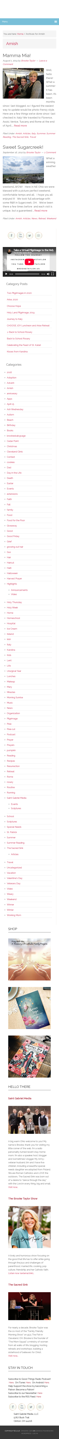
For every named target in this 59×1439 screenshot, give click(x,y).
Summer (41, 133)
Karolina (11, 650)
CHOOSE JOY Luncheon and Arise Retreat (28, 325)
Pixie (9, 724)
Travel (33, 137)
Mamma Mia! (17, 55)
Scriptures (16, 808)
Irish (9, 639)
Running (11, 792)
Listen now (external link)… (21, 1273)
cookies (11, 462)
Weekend (51, 218)
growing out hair (15, 547)
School (10, 816)
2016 (9, 372)
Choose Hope (14, 306)
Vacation (11, 873)
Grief (9, 541)
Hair (9, 557)
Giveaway (12, 525)
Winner (10, 904)
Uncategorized (14, 867)
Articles (26, 133)
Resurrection (13, 766)
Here (11, 1382)
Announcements (19, 590)
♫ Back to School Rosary (19, 332)
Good (10, 531)
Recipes (11, 761)
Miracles (11, 692)
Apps (9, 399)
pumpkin (11, 750)
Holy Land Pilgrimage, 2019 (21, 312)
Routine (11, 787)
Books (10, 430)
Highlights (12, 584)
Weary (10, 894)
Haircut (10, 562)
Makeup (11, 681)
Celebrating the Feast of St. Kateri (24, 345)
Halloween (12, 573)
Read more (20, 125)
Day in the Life (14, 473)
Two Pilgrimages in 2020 (19, 293)
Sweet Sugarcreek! (23, 147)
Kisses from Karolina (17, 351)
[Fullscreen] (52, 274)
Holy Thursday (14, 602)
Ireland (10, 634)
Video (14, 594)
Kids (9, 655)
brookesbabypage (16, 436)
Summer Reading (15, 843)
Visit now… (13, 1356)
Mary (9, 687)
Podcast (11, 734)
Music (10, 702)
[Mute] (48, 274)
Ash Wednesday (15, 409)
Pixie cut (11, 729)
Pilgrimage (12, 718)
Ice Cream (12, 628)
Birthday (11, 425)
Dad (9, 467)
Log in (35, 1433)
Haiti (9, 568)
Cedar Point (13, 441)
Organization (13, 713)
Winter (10, 910)
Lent (9, 660)
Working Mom (14, 915)
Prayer (10, 739)
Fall (8, 504)
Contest (11, 457)
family (10, 510)
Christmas (12, 446)
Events (10, 488)
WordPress (26, 1433)
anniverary (12, 393)
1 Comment (50, 152)
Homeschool (13, 618)
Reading (11, 755)
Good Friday (13, 536)
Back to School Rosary (18, 338)
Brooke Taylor (29, 8)
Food (9, 515)
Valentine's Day (14, 878)
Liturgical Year (14, 671)
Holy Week (12, 607)
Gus (9, 552)
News (34, 218)
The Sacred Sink (20, 137)
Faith (9, 499)
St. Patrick (12, 832)
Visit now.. (13, 1187)
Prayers (10, 745)
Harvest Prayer (14, 578)
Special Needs (14, 827)
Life (9, 665)
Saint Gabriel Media (16, 798)
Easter (10, 483)
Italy (33, 133)
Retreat (42, 218)
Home (10, 613)
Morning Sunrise (15, 697)
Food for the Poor (16, 520)
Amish (18, 133)
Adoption (11, 377)
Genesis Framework (45, 1431)
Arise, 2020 (12, 299)
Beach (10, 420)
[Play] (6, 274)
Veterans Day (13, 883)
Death (10, 478)
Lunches (11, 676)
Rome (10, 776)
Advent (10, 383)
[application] (29, 262)
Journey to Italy (15, 319)
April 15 (10, 404)
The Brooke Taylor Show (22, 1198)
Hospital (11, 623)
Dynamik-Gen (27, 1431)
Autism (10, 414)
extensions (12, 494)
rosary (10, 782)
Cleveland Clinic (15, 451)
